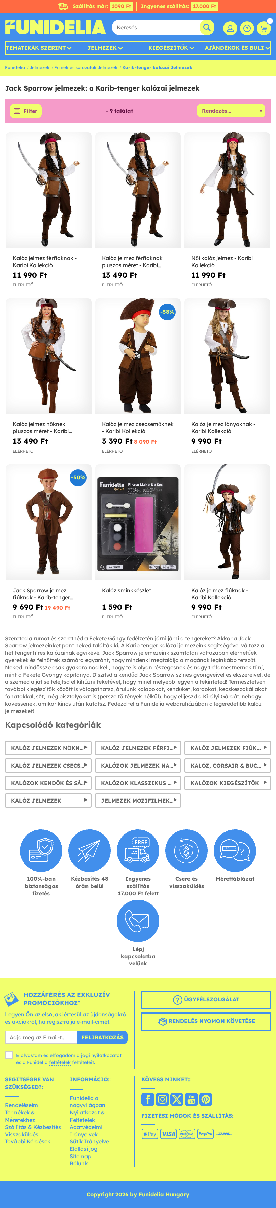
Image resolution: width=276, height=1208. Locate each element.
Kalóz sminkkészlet (126, 590)
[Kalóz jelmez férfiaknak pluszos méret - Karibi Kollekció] (138, 190)
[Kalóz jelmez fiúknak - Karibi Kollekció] (227, 522)
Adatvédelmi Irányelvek (86, 1131)
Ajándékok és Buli (234, 47)
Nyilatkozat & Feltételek (87, 1116)
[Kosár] (264, 28)
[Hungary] (147, 1100)
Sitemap (80, 1156)
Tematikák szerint (36, 47)
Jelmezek (102, 47)
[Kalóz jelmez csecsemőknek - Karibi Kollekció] (138, 356)
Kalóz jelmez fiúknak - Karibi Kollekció (219, 594)
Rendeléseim (21, 1105)
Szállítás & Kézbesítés (33, 1127)
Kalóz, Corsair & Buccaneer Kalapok (231, 765)
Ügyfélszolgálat (210, 999)
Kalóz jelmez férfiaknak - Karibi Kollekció (45, 262)
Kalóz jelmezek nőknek (49, 748)
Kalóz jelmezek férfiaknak (141, 748)
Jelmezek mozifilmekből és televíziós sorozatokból (141, 800)
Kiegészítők (168, 47)
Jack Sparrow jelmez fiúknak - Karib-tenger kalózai (41, 594)
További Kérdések (27, 1141)
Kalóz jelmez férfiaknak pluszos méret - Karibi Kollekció (132, 262)
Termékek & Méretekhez (20, 1116)
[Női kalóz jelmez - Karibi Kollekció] (227, 190)
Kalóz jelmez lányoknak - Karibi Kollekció (223, 427)
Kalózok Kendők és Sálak (51, 783)
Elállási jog (83, 1148)
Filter (30, 111)
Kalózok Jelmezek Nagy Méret (141, 765)
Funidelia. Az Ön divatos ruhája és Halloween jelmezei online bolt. (55, 27)
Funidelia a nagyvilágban (87, 1102)
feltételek (60, 1062)
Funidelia (15, 67)
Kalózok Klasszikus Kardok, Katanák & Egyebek (141, 783)
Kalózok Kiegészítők (225, 783)
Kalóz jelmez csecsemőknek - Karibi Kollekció (138, 427)
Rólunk (79, 1163)
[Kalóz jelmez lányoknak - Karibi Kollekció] (227, 356)
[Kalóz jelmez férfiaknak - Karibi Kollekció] (49, 190)
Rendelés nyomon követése (211, 1021)
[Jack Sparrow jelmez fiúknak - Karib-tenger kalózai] (49, 522)
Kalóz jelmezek (36, 800)
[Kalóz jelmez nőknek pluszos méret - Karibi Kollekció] (49, 356)
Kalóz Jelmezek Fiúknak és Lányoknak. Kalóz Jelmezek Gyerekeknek (231, 748)
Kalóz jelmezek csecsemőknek (51, 765)
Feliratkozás (102, 1037)
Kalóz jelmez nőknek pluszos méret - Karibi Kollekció (41, 428)
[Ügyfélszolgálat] (247, 28)
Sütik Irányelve (89, 1141)
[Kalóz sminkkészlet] (138, 522)
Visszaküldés (21, 1134)
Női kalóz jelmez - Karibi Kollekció (222, 262)
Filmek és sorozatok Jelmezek (85, 67)
